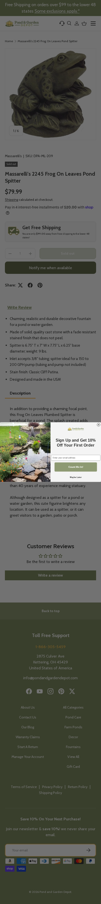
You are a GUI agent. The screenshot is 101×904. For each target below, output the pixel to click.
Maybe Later (76, 477)
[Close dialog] (98, 424)
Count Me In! (75, 467)
